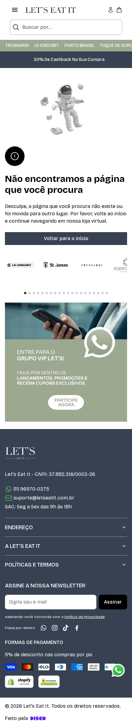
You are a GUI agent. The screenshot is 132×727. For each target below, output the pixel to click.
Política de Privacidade (84, 617)
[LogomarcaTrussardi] (91, 265)
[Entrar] (110, 10)
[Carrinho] (119, 10)
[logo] (51, 10)
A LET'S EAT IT (22, 546)
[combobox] (66, 27)
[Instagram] (54, 627)
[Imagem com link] (66, 362)
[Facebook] (76, 627)
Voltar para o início (66, 238)
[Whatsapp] (43, 627)
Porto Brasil (79, 45)
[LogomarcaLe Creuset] (20, 265)
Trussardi (17, 45)
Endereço (19, 527)
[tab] (25, 293)
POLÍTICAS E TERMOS (32, 564)
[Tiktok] (65, 627)
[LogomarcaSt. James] (56, 265)
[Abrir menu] (15, 10)
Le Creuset (46, 45)
